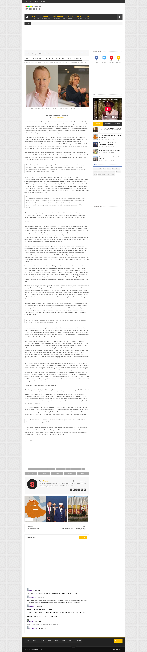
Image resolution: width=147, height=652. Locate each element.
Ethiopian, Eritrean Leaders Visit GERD (109, 150)
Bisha (100, 168)
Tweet (31, 473)
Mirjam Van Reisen (61, 52)
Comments (108, 124)
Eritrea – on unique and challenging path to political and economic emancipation (110, 129)
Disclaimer (119, 649)
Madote (37, 649)
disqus (83, 537)
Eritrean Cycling (116, 168)
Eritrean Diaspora (98, 171)
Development (59, 17)
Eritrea (40, 52)
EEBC (36, 52)
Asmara (95, 168)
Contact (43, 1)
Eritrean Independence (109, 171)
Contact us (119, 640)
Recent (98, 124)
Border (31, 52)
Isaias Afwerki (101, 174)
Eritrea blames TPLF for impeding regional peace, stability (108, 143)
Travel (49, 640)
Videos (70, 17)
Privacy (115, 649)
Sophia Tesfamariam (79, 52)
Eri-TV (87, 17)
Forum (79, 17)
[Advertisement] (73, 38)
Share (44, 473)
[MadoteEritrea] (71, 490)
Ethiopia (46, 52)
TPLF (87, 52)
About (31, 1)
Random (117, 124)
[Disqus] (57, 563)
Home (25, 1)
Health (95, 174)
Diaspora (42, 640)
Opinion (46, 17)
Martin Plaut (53, 52)
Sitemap (36, 1)
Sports (112, 174)
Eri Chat (79, 640)
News (35, 17)
